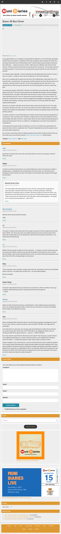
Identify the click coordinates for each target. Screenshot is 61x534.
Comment (6, 367)
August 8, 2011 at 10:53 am (12, 185)
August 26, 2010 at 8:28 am (10, 227)
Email (5, 391)
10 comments (17, 25)
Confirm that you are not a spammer (15, 409)
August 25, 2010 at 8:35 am (10, 150)
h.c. (4, 244)
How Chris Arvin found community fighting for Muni (19, 517)
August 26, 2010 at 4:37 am (10, 211)
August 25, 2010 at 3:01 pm (10, 165)
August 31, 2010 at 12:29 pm (10, 318)
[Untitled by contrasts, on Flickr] (22, 29)
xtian (4, 148)
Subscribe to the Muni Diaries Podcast (27, 460)
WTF (15, 525)
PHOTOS (51, 525)
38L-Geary (24, 138)
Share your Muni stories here (34, 135)
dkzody (5, 299)
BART (44, 525)
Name (5, 384)
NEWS (24, 529)
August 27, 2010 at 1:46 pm (10, 266)
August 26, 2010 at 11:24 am (10, 246)
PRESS (30, 529)
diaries (10, 138)
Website (5, 397)
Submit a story (30, 426)
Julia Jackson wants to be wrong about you (17, 515)
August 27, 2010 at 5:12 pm (10, 284)
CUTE (20, 525)
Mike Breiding (7, 209)
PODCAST (37, 525)
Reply (4, 158)
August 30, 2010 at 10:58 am (10, 301)
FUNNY (9, 525)
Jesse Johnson (14, 55)
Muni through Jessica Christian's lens (15, 519)
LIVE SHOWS (28, 525)
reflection (14, 138)
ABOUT (37, 529)
